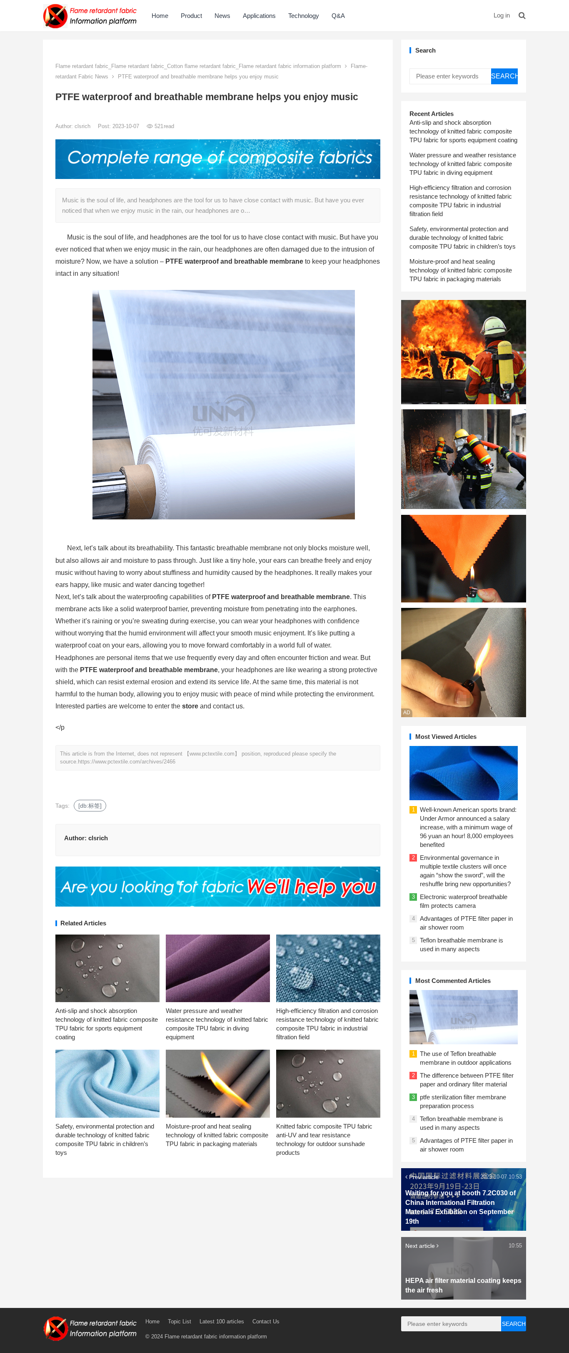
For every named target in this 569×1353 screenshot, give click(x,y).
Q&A (338, 15)
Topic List (179, 1321)
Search (504, 76)
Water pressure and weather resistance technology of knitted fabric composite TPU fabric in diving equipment (462, 163)
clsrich (83, 126)
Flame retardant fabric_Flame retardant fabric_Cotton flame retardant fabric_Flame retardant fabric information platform (198, 66)
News (222, 15)
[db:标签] (90, 805)
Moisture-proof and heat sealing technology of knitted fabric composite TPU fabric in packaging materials (217, 1135)
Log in (502, 15)
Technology (303, 15)
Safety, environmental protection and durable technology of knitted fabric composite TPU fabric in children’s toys (462, 237)
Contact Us (266, 1321)
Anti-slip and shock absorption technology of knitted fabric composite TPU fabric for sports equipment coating (463, 131)
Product (191, 15)
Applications (259, 15)
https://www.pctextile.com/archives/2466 (126, 761)
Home (160, 15)
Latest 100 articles (222, 1321)
